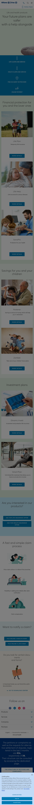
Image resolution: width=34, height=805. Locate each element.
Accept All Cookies (17, 802)
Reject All (17, 798)
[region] (17, 789)
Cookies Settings (17, 794)
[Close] (32, 775)
